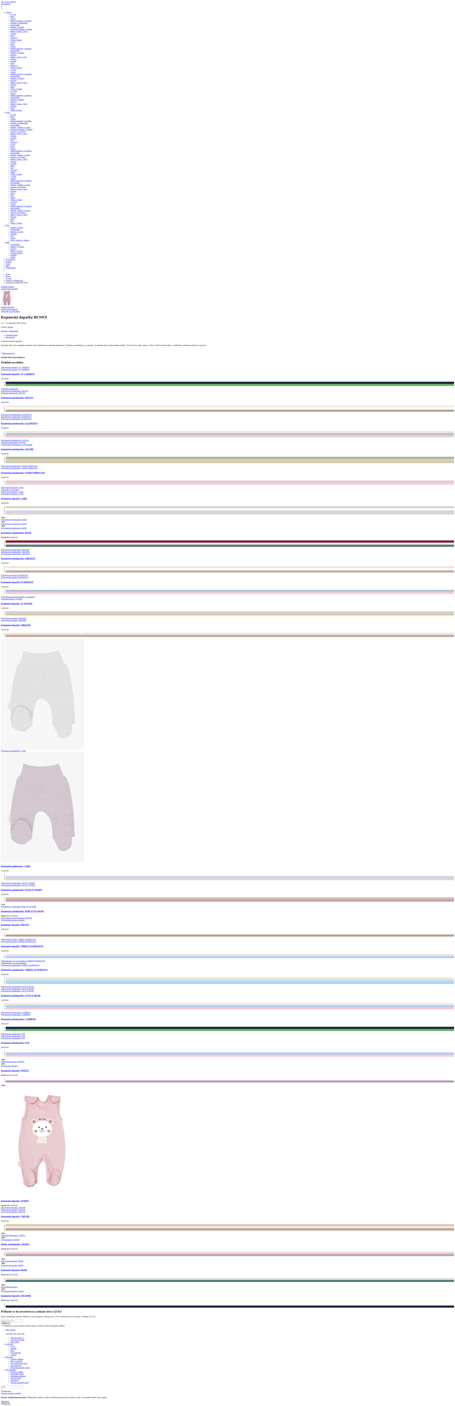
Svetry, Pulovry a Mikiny (19, 240)
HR (11, 2)
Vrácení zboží (15, 1378)
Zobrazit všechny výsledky (11, 1393)
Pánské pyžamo (16, 253)
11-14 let (13, 91)
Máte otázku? (11, 1330)
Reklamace (14, 1380)
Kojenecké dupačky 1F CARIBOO (18, 374)
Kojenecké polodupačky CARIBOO (18, 1019)
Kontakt (13, 1349)
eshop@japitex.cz (17, 1338)
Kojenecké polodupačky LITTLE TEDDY (21, 890)
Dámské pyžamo (16, 228)
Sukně (12, 172)
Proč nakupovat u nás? (18, 1363)
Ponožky (13, 234)
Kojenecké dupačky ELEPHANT (17, 582)
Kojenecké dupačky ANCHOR (16, 1296)
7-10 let (13, 70)
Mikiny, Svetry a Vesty (18, 32)
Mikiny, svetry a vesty (18, 57)
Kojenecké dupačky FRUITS (15, 925)
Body (12, 17)
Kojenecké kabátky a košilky (21, 29)
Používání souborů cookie (20, 1368)
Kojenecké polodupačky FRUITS (17, 398)
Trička (12, 257)
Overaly (13, 34)
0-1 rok (13, 14)
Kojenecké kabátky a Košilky (21, 130)
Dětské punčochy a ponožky (21, 21)
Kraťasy (13, 55)
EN (14, 2)
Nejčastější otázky (17, 1374)
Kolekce (9, 262)
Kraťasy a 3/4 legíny (18, 132)
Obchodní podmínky (18, 1376)
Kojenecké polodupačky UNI (15, 1043)
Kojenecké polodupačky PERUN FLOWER (22, 911)
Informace (9, 1357)
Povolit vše (6, 1404)
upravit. (104, 1397)
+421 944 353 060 (17, 1340)
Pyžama (13, 61)
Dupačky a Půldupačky (19, 23)
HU (8, 2)
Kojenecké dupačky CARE (14, 498)
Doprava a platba (16, 1372)
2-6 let (12, 42)
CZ (5, 2)
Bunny (10, 327)
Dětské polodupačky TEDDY (15, 1244)
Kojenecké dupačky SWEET (15, 1070)
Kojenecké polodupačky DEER (16, 533)
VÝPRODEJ (11, 268)
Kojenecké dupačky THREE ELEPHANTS (22, 946)
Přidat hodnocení (8, 353)
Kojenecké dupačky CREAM (15, 1216)
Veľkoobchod (15, 1353)
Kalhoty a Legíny (17, 232)
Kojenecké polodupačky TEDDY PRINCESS (23, 473)
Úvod (8, 274)
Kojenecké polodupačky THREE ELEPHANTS (24, 970)
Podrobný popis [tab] (12, 335)
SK (2, 2)
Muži (8, 242)
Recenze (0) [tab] (10, 337)
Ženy (8, 225)
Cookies (13, 1355)
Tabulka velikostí (16, 1359)
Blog (7, 266)
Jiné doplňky (15, 25)
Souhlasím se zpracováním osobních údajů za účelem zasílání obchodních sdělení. (34, 1326)
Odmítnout (5, 1401)
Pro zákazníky (11, 1370)
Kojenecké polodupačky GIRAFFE (18, 558)
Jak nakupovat (15, 1366)
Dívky (8, 112)
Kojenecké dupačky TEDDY (15, 1201)
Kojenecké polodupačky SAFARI (17, 449)
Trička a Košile (16, 40)
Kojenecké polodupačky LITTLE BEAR (21, 995)
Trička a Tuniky (16, 174)
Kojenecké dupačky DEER (14, 1270)
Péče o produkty (16, 1361)
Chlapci (8, 12)
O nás (8, 264)
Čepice (13, 19)
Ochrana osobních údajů (19, 1383)
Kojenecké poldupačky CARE (15, 866)
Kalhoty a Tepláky (17, 27)
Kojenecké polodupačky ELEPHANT (19, 423)
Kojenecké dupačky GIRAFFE (16, 625)
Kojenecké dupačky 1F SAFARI (16, 603)
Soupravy (14, 38)
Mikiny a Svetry (16, 251)
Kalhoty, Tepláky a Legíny (20, 127)
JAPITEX (9, 1344)
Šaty (12, 140)
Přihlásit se (6, 1323)
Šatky (12, 36)
